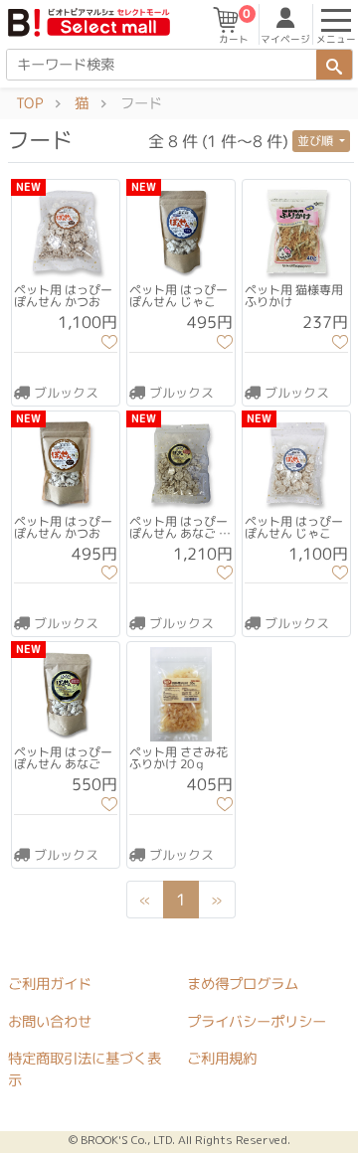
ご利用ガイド (49, 984)
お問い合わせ (49, 1021)
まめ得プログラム (242, 984)
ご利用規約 (222, 1059)
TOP (29, 103)
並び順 (316, 140)
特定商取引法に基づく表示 (84, 1069)
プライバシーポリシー (256, 1021)
